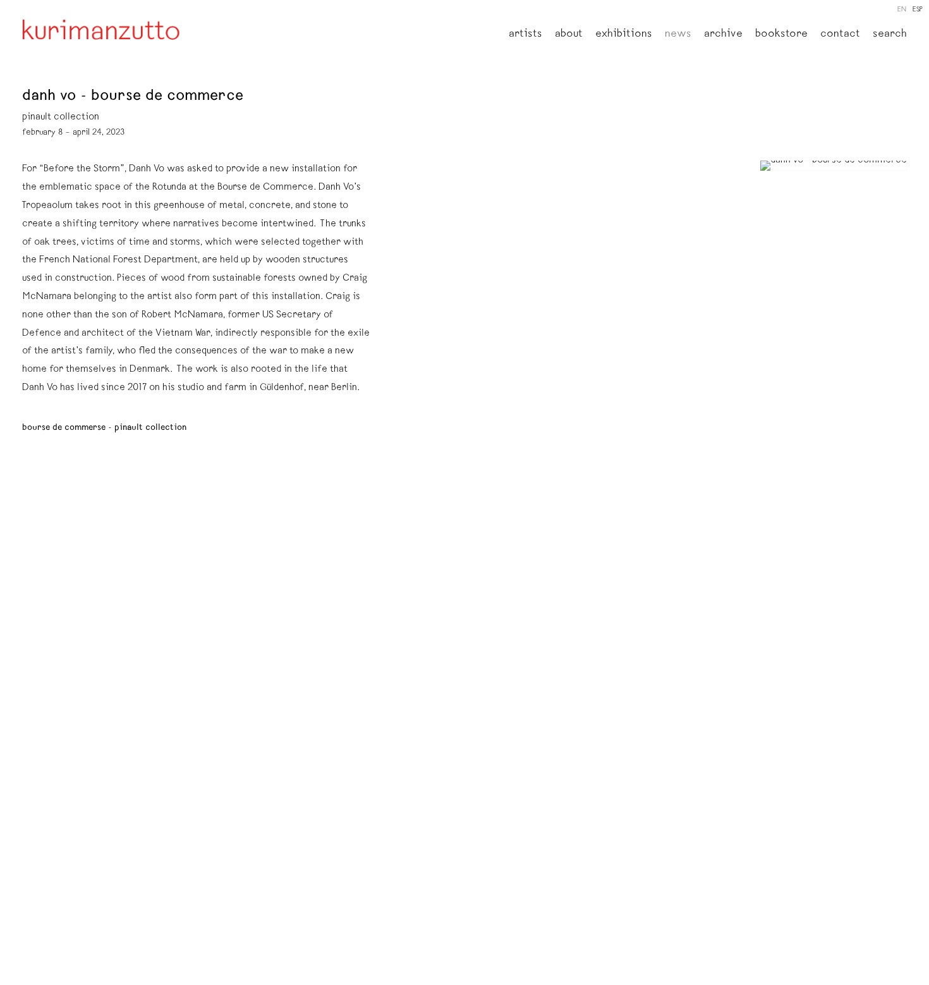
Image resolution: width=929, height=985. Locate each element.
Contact (840, 34)
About (569, 34)
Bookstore (781, 34)
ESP (918, 9)
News (678, 34)
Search (890, 34)
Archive (723, 34)
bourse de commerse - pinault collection (104, 428)
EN (901, 9)
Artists (525, 34)
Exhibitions (623, 34)
